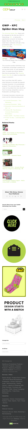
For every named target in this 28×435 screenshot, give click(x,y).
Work (11, 374)
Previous (17, 20)
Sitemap (16, 418)
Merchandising (6, 413)
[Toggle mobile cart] (22, 9)
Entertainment (19, 399)
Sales (15, 412)
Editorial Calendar (7, 409)
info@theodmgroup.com (14, 1)
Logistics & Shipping (14, 385)
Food (9, 401)
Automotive (5, 399)
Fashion (4, 401)
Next (23, 20)
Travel (23, 401)
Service (5, 403)
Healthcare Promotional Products (12, 364)
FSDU (10, 389)
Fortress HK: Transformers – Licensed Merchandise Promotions (13, 112)
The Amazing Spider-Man (10, 33)
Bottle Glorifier (6, 391)
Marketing (21, 412)
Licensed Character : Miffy (13, 104)
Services (4, 374)
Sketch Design (6, 377)
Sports (14, 401)
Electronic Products (8, 366)
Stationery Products (15, 368)
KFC (11, 37)
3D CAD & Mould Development (12, 379)
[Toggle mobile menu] (25, 9)
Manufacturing (11, 383)
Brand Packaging (19, 389)
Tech (18, 401)
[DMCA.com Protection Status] (14, 423)
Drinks (12, 399)
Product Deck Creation (19, 377)
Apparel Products (8, 369)
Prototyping (5, 381)
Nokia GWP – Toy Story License (14, 115)
